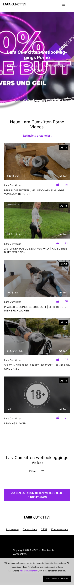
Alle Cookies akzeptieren (57, 578)
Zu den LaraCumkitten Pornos (37, 495)
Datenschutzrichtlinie (28, 571)
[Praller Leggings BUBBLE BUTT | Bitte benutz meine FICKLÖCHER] (37, 278)
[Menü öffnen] (63, 4)
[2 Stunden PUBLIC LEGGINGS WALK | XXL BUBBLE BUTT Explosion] (37, 220)
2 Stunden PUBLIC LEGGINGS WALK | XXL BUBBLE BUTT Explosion (35, 250)
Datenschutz (30, 529)
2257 (44, 529)
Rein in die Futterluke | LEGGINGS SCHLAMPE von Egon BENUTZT (34, 192)
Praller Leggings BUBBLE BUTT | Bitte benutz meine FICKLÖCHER (35, 308)
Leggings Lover (15, 423)
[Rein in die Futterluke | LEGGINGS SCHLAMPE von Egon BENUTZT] (37, 161)
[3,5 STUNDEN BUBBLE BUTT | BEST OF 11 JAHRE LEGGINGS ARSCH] (37, 336)
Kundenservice (59, 529)
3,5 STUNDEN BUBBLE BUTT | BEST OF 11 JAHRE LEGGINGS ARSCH (37, 367)
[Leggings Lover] (37, 395)
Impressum (12, 529)
